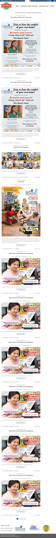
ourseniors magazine (24, 177)
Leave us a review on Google (6, 530)
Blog (47, 6)
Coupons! (21, 181)
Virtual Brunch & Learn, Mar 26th (21, 17)
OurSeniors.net (16, 145)
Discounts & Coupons (26, 6)
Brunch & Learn (18, 77)
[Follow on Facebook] (47, 1)
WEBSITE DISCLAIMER (5, 525)
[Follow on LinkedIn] (54, 1)
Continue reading (21, 173)
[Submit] (30, 1)
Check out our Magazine (21, 147)
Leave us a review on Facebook (7, 528)
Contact (52, 6)
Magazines (34, 6)
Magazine (17, 248)
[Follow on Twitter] (51, 1)
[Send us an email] (52, 1)
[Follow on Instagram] (49, 1)
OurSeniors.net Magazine (21, 15)
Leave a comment (37, 77)
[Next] (25, 519)
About (17, 6)
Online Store (42, 6)
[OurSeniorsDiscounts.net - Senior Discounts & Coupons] (6, 6)
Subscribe (17, 293)
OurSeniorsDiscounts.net (25, 20)
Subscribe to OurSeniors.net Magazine (21, 253)
